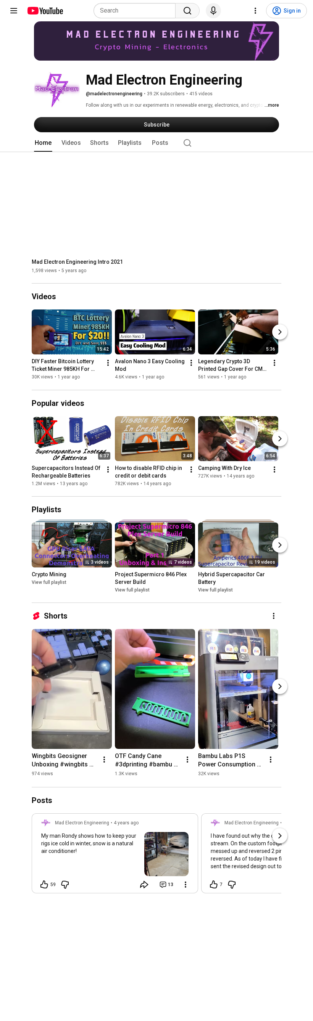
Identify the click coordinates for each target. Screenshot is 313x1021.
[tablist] (156, 143)
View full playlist (49, 582)
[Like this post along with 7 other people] (214, 884)
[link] (115, 855)
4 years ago (126, 822)
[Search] (187, 10)
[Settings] (255, 10)
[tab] (43, 143)
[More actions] (108, 363)
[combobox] (137, 10)
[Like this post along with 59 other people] (44, 884)
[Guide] (13, 10)
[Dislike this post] (65, 884)
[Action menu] (185, 884)
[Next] (279, 332)
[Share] (144, 884)
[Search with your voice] (213, 10)
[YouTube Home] (44, 10)
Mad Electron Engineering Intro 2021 (77, 262)
